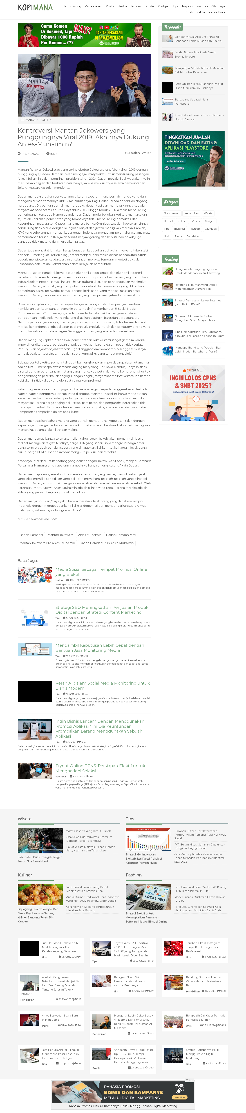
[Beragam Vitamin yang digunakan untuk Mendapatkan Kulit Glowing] (170, 270)
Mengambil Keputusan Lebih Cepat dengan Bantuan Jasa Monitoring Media (99, 648)
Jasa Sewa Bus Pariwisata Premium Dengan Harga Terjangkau (89, 838)
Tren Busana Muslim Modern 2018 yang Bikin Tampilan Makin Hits (200, 889)
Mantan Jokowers (60, 535)
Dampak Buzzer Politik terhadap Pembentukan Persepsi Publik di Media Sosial (200, 834)
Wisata (109, 6)
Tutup (189, 1080)
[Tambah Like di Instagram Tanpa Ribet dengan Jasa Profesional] (177, 948)
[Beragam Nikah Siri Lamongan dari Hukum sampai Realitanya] (105, 981)
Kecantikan (93, 6)
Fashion (202, 6)
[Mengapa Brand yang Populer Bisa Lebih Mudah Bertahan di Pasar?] (170, 350)
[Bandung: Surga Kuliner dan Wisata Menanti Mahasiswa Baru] (177, 982)
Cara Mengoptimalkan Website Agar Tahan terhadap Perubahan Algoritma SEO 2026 (199, 858)
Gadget (163, 6)
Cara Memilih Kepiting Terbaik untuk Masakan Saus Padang (90, 908)
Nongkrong (72, 6)
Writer (146, 153)
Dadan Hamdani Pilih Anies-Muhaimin (107, 543)
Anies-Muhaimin (89, 535)
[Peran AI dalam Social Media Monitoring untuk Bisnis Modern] (35, 698)
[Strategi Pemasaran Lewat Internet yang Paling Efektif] (170, 302)
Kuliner (136, 6)
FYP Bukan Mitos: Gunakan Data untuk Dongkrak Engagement (199, 846)
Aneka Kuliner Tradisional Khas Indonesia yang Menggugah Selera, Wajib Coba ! (92, 898)
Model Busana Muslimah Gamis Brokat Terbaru (199, 898)
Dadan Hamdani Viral (121, 535)
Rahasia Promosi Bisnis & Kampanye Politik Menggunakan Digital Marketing (123, 1106)
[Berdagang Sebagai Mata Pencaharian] (170, 101)
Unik (189, 12)
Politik (150, 6)
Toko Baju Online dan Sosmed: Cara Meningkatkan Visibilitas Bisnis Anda (197, 908)
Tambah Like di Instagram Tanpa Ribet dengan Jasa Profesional (203, 947)
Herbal (123, 6)
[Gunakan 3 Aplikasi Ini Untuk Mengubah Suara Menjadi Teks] (170, 317)
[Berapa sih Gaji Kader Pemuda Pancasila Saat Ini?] (177, 1020)
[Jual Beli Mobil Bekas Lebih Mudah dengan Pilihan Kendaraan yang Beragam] (33, 954)
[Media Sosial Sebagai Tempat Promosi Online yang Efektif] (35, 575)
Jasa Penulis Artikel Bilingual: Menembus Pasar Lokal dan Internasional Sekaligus (60, 1054)
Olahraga (218, 6)
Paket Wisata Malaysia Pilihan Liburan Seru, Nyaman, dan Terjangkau (90, 848)
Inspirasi (187, 6)
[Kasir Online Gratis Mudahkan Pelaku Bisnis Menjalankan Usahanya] (170, 89)
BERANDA (27, 120)
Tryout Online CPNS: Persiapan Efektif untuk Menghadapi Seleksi (100, 768)
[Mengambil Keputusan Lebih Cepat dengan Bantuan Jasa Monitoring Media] (35, 649)
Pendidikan (216, 12)
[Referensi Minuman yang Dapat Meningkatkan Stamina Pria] (170, 286)
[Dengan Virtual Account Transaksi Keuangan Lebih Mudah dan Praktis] (170, 38)
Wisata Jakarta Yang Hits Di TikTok (88, 831)
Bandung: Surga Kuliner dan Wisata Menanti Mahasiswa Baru (204, 981)
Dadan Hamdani (31, 535)
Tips (175, 6)
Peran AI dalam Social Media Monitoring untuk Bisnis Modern (102, 686)
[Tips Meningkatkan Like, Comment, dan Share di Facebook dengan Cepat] (170, 336)
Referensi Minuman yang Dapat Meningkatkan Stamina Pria (87, 889)
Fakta (201, 12)
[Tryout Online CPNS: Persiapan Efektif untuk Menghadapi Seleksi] (35, 771)
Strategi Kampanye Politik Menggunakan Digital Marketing (203, 1054)
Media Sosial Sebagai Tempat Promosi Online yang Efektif (101, 572)
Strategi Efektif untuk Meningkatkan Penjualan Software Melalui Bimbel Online (146, 917)
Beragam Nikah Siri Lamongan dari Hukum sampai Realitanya (129, 981)
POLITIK (45, 120)
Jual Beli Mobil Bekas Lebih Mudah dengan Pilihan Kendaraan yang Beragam (60, 947)
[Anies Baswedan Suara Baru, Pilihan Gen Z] (33, 1019)
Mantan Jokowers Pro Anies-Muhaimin (47, 543)
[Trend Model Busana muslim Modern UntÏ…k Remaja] (170, 117)
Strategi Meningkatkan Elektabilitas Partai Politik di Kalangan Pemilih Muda (144, 858)
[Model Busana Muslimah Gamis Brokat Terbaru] (170, 54)
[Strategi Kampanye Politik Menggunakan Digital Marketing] (177, 1057)
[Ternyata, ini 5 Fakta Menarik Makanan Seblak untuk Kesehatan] (170, 69)
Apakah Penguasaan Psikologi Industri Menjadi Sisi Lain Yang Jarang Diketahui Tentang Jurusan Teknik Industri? (50, 985)
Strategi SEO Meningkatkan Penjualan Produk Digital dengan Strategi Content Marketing (101, 610)
